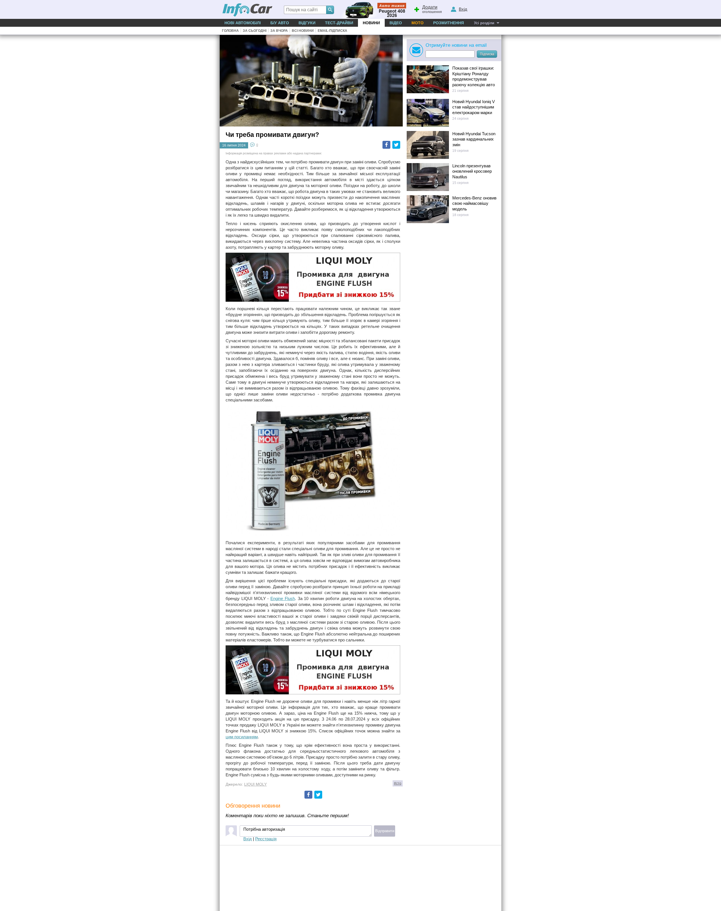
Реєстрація (266, 838)
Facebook (386, 145)
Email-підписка (332, 31)
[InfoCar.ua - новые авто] (247, 10)
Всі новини (303, 31)
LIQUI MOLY (255, 784)
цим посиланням (242, 736)
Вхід (247, 838)
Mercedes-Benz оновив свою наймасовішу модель (474, 203)
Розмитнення (448, 23)
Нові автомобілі (242, 23)
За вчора (279, 31)
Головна (230, 31)
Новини (371, 23)
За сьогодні (254, 31)
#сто (397, 783)
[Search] (330, 10)
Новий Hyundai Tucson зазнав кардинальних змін (473, 139)
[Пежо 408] (372, 9)
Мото (417, 23)
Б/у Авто (279, 23)
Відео (396, 23)
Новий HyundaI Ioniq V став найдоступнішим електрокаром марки (473, 107)
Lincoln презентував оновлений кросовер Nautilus (472, 171)
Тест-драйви (339, 23)
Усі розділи (484, 23)
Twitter (396, 145)
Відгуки (307, 23)
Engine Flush (282, 598)
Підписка (487, 54)
